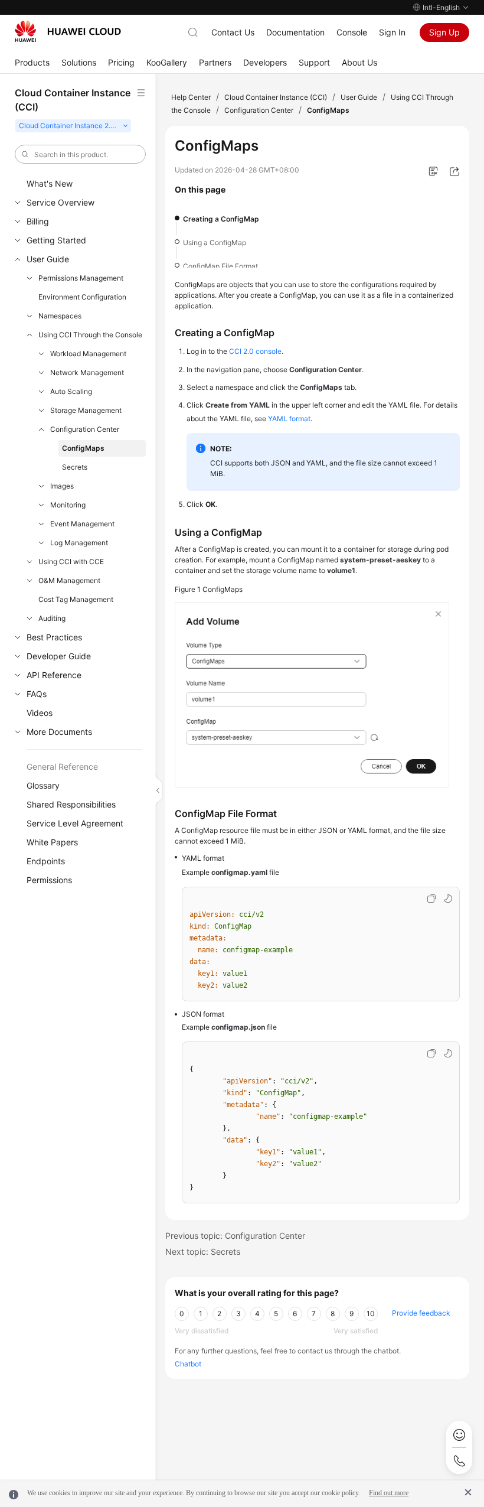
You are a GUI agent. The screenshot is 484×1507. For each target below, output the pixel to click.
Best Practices (54, 637)
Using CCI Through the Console (90, 334)
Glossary (43, 785)
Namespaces (59, 315)
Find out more (388, 1493)
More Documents (59, 732)
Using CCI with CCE (71, 561)
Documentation (295, 32)
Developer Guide (59, 656)
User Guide (48, 259)
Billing (38, 221)
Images (62, 485)
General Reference (62, 766)
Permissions (49, 880)
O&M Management (69, 580)
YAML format (289, 418)
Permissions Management (80, 278)
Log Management (79, 542)
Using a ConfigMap (214, 242)
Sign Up (444, 32)
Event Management (82, 523)
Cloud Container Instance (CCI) (275, 97)
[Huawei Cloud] (68, 31)
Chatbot (188, 1363)
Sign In (392, 32)
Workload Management (88, 353)
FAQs (37, 694)
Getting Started (56, 240)
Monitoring (68, 504)
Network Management (87, 372)
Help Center (191, 97)
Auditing (52, 618)
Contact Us (232, 32)
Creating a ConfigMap (221, 218)
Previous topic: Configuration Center (235, 1236)
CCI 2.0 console (255, 351)
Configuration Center (84, 429)
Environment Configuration (82, 296)
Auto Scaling (71, 391)
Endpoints (46, 861)
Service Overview (60, 202)
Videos (40, 713)
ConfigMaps (83, 448)
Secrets (74, 467)
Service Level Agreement (75, 823)
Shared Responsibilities (71, 804)
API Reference (54, 675)
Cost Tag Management (75, 599)
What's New (50, 183)
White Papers (52, 842)
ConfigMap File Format (220, 266)
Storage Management (86, 410)
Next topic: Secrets (202, 1251)
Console (351, 32)
